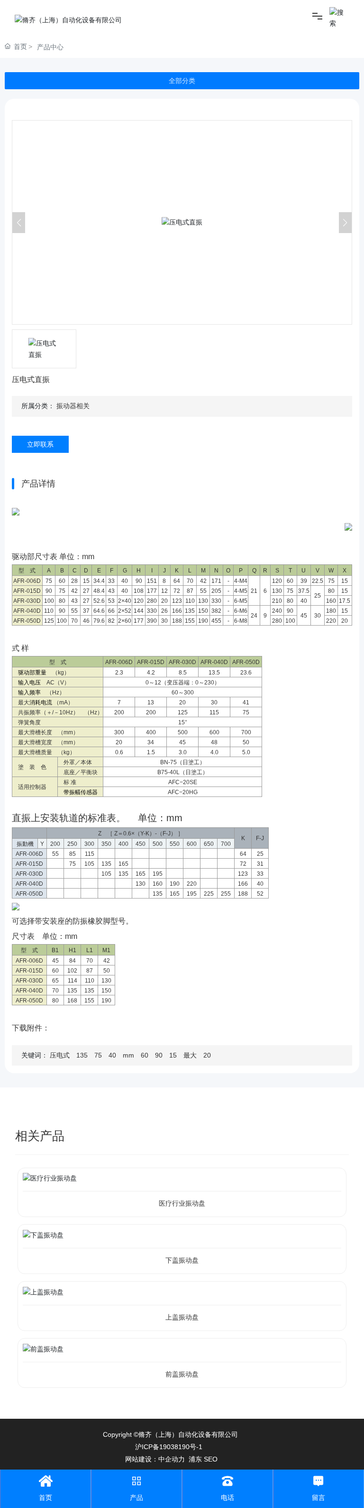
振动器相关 (73, 406)
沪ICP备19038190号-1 (168, 1447)
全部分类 (182, 80)
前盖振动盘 (182, 1374)
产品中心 (50, 47)
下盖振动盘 (182, 1260)
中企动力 (171, 1459)
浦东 (195, 1459)
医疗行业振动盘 (182, 1203)
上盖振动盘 (182, 1317)
